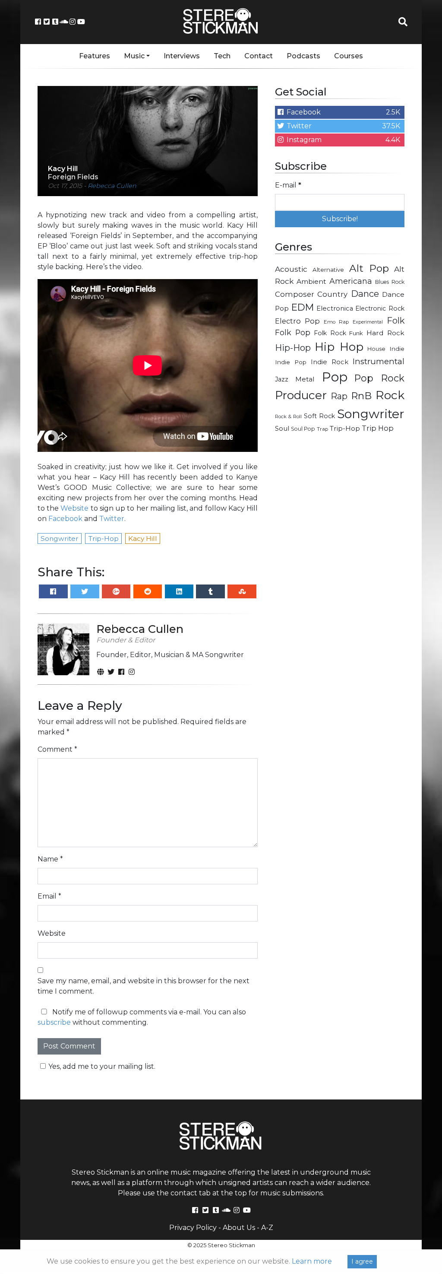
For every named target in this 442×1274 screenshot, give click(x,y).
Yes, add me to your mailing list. (101, 1066)
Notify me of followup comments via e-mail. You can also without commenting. (142, 1017)
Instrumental (378, 361)
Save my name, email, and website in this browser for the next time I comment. (143, 986)
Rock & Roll (288, 416)
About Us (239, 1227)
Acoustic (291, 268)
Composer (294, 294)
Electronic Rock (379, 308)
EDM (302, 307)
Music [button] (134, 56)
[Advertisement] (339, 502)
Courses (348, 56)
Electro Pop (297, 321)
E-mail (288, 185)
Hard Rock (385, 333)
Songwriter (370, 413)
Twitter (111, 519)
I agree (362, 1261)
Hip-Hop (293, 347)
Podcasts (303, 56)
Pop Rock (379, 378)
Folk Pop (292, 332)
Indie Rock (329, 362)
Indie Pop (290, 362)
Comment (57, 749)
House (376, 349)
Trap (322, 429)
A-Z (267, 1227)
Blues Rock (389, 282)
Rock (390, 395)
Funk (356, 333)
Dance (365, 293)
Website (74, 508)
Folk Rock (330, 333)
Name (50, 859)
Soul (282, 428)
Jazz (281, 379)
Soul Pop (303, 429)
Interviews (182, 56)
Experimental (368, 322)
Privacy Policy (193, 1227)
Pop (334, 376)
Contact (258, 56)
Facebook (65, 519)
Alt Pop (369, 268)
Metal (305, 379)
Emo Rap (336, 322)
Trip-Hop (345, 428)
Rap (339, 396)
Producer (301, 395)
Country (332, 294)
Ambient (311, 281)
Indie (396, 348)
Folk (395, 320)
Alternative (328, 269)
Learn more (312, 1261)
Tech (222, 56)
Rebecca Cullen (112, 186)
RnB (361, 396)
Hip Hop (339, 347)
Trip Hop (378, 428)
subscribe (54, 1022)
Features (94, 56)
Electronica (334, 308)
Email (49, 896)
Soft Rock (319, 416)
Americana (350, 281)
